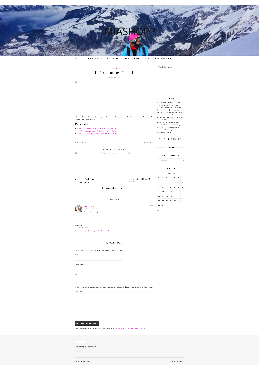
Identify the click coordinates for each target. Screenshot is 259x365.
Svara (151, 206)
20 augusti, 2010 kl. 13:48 (91, 208)
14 (178, 192)
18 (167, 196)
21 (178, 196)
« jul (158, 210)
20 (175, 196)
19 (171, 196)
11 (167, 192)
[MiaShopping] (129, 30)
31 (163, 205)
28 (178, 201)
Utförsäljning (114, 69)
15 (182, 192)
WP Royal (87, 361)
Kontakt (136, 59)
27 (175, 201)
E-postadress (80, 264)
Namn (77, 254)
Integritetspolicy (163, 59)
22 (182, 196)
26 (171, 201)
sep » (163, 210)
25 (167, 201)
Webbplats (78, 274)
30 (159, 205)
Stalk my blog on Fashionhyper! (85, 347)
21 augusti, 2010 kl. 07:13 (82, 227)
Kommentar (79, 291)
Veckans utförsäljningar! (139, 179)
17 (163, 196)
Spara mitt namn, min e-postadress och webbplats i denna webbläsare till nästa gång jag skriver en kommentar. (114, 287)
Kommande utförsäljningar (113, 188)
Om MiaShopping (95, 59)
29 (182, 201)
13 (175, 192)
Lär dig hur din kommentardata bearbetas (132, 328)
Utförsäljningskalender (118, 59)
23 (159, 201)
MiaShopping (81, 142)
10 (163, 192)
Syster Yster (89, 206)
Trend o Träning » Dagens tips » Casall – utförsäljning (93, 231)
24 (163, 201)
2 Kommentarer (148, 142)
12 (171, 192)
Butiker (147, 59)
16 (159, 196)
